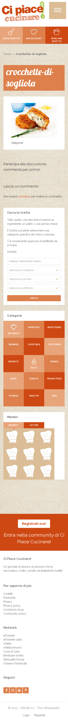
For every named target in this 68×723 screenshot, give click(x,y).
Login (26, 715)
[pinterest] (26, 690)
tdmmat (29, 442)
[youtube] (19, 690)
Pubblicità (9, 597)
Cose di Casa (11, 651)
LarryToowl (12, 476)
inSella (7, 643)
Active (34, 425)
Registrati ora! (34, 524)
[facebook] (6, 690)
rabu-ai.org (46, 459)
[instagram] (13, 690)
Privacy (7, 601)
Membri (12, 417)
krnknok (12, 459)
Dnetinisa (46, 442)
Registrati (39, 715)
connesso (24, 196)
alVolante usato (12, 639)
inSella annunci (12, 647)
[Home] (23, 11)
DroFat (29, 459)
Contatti (8, 593)
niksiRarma (29, 476)
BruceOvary (46, 476)
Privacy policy (12, 605)
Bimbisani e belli (13, 655)
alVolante (9, 635)
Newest (13, 425)
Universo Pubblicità (15, 663)
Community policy (14, 613)
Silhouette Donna (13, 659)
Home (7, 54)
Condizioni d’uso (13, 609)
